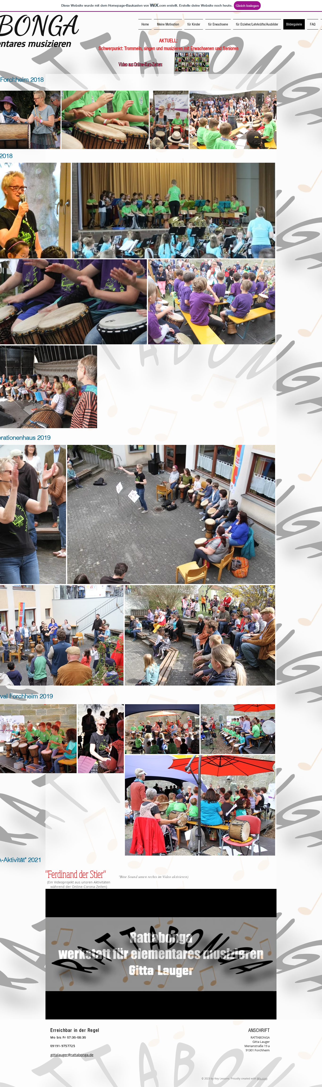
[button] (270, 1014)
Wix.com (262, 1078)
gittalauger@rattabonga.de (71, 1054)
